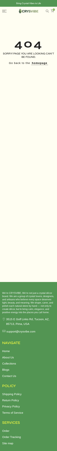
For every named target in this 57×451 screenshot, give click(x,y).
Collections (9, 363)
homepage (39, 63)
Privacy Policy (11, 406)
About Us (8, 357)
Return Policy (10, 400)
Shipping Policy (12, 394)
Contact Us (9, 376)
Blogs (5, 369)
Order (5, 430)
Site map (7, 443)
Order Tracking (11, 437)
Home (6, 351)
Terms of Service (12, 412)
